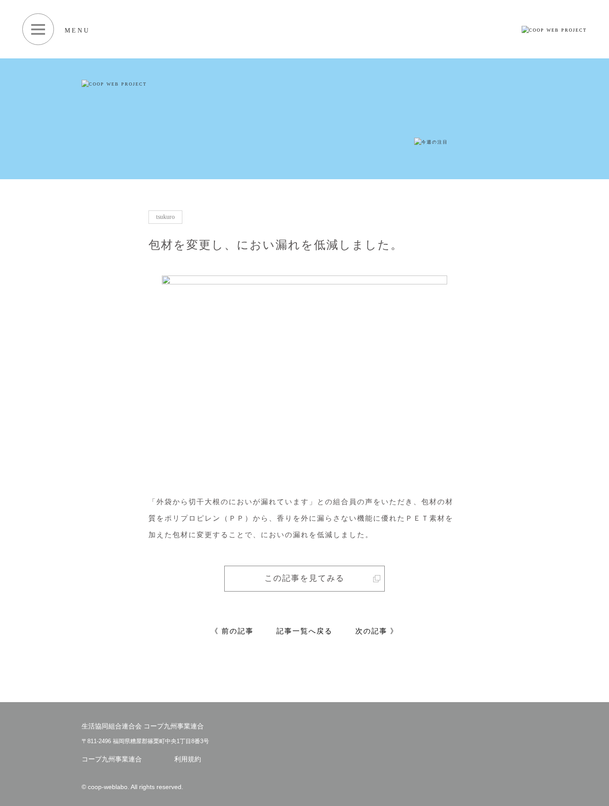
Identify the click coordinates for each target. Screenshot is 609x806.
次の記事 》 (376, 631)
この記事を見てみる (304, 578)
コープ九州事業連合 (112, 759)
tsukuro (165, 217)
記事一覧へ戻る (304, 631)
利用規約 (187, 759)
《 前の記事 (232, 631)
